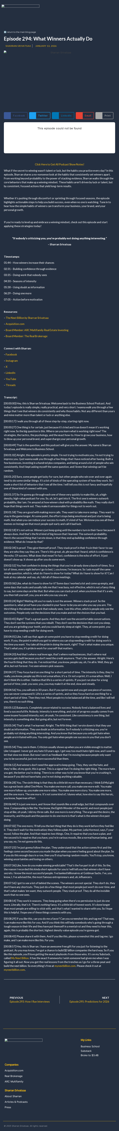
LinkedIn (10, 372)
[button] (115, 7)
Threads (11, 385)
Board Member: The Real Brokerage (26, 336)
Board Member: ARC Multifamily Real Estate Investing (37, 330)
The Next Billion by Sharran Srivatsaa (27, 317)
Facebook (11, 354)
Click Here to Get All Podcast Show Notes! (59, 164)
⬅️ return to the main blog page (20, 32)
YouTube (11, 379)
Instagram (12, 360)
